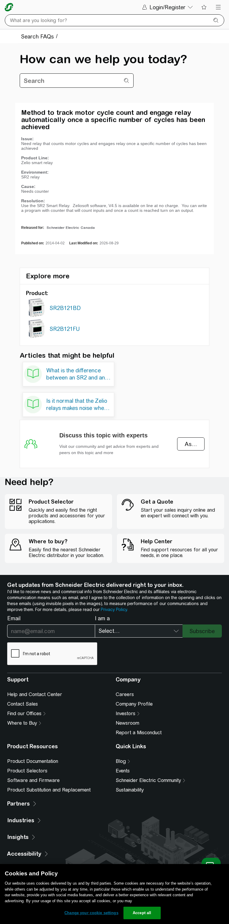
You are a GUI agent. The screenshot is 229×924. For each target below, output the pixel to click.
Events (123, 771)
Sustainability (130, 790)
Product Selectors (27, 771)
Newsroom (127, 723)
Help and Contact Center (34, 694)
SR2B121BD (65, 308)
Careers (125, 694)
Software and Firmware (33, 780)
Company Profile (134, 704)
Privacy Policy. (114, 609)
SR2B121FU (65, 329)
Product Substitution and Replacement (49, 790)
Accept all (142, 913)
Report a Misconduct (139, 732)
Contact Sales (22, 704)
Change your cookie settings (91, 913)
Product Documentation (32, 761)
